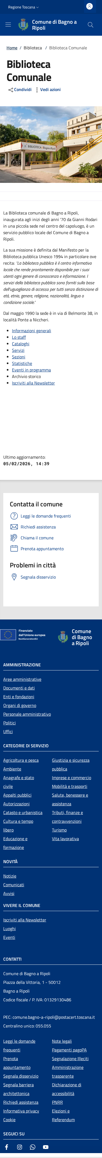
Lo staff (19, 337)
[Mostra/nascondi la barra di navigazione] (8, 24)
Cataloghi (20, 343)
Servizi (18, 350)
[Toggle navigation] (2, 1155)
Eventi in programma (31, 370)
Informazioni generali (31, 330)
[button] (24, 7)
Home (12, 47)
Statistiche (22, 363)
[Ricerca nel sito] (90, 25)
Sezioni (18, 356)
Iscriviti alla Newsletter (33, 383)
